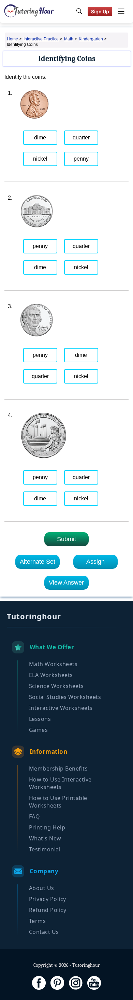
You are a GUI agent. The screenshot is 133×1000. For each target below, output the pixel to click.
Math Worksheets (53, 664)
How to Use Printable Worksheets (58, 801)
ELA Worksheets (51, 675)
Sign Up (100, 11)
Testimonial (45, 849)
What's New (45, 838)
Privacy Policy (47, 899)
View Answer (66, 582)
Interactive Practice (41, 39)
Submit (66, 539)
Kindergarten (91, 39)
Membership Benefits (58, 768)
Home (12, 39)
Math (68, 39)
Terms (37, 921)
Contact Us (44, 932)
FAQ (34, 816)
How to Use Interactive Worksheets (60, 783)
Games (38, 730)
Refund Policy (47, 910)
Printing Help (47, 827)
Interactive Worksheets (61, 708)
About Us (41, 888)
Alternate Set (37, 561)
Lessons (40, 719)
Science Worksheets (56, 686)
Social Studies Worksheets (65, 697)
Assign (95, 561)
